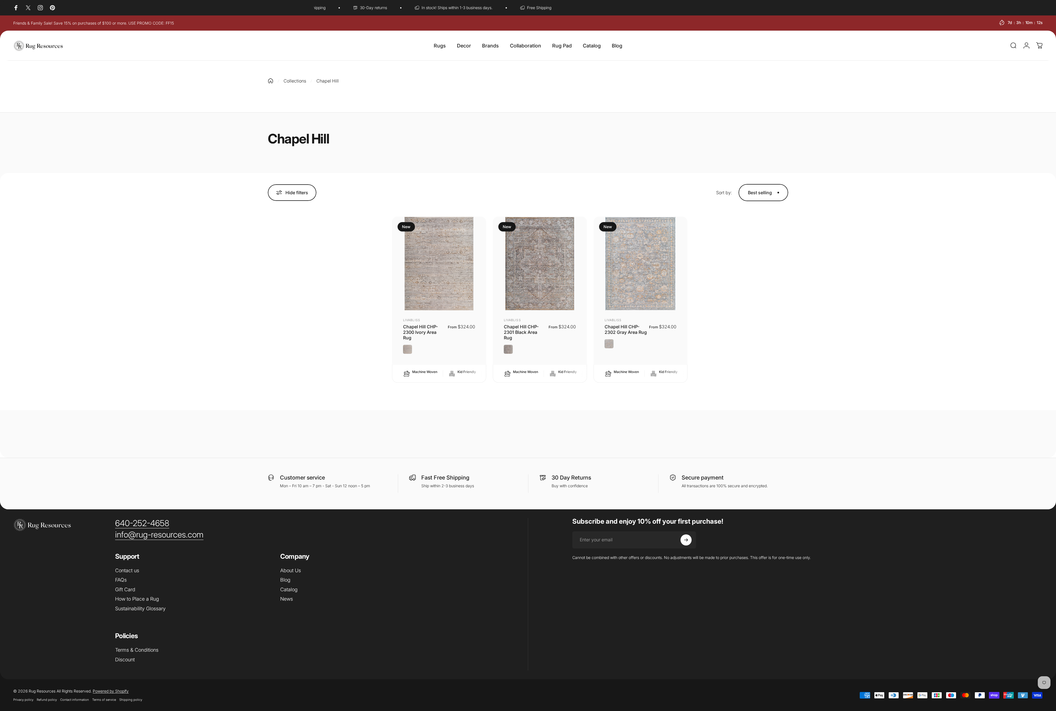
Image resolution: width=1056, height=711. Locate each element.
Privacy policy (23, 700)
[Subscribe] (686, 539)
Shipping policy (130, 700)
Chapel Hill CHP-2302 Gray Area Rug (626, 329)
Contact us (127, 570)
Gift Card (125, 589)
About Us (290, 570)
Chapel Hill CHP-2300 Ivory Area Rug (420, 332)
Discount (125, 659)
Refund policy (47, 700)
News (286, 599)
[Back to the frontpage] (270, 81)
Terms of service (104, 700)
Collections (295, 81)
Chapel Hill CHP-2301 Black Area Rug (521, 332)
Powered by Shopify (111, 691)
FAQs (121, 580)
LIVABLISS (411, 320)
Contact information (74, 700)
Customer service (302, 477)
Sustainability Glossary (140, 608)
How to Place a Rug (137, 599)
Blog (285, 580)
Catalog (289, 589)
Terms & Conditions (136, 650)
